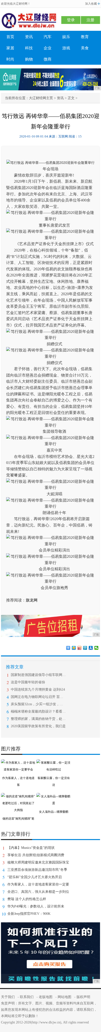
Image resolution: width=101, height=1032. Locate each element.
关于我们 (8, 997)
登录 (71, 20)
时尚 (10, 59)
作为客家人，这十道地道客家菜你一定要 (38, 884)
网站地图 (64, 997)
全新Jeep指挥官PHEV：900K (28, 914)
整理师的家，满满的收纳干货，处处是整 (38, 719)
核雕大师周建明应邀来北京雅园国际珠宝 (38, 862)
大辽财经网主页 (41, 98)
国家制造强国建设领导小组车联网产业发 (38, 675)
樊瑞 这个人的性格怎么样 (26, 899)
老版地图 (45, 997)
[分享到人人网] (91, 648)
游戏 (66, 48)
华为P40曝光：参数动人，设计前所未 (35, 906)
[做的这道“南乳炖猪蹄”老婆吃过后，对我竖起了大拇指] (18, 796)
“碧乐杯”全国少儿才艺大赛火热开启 (34, 877)
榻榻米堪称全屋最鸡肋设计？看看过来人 (38, 711)
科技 (29, 48)
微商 (47, 59)
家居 (10, 48)
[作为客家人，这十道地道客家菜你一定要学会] (18, 762)
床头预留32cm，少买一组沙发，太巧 (38, 704)
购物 (29, 59)
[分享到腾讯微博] (85, 648)
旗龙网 (32, 600)
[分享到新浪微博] (79, 648)
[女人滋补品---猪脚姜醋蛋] (53, 796)
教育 (85, 37)
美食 (85, 48)
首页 (10, 37)
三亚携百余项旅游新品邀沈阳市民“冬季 (37, 870)
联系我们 (27, 997)
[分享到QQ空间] (74, 648)
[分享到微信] (96, 648)
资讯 (29, 37)
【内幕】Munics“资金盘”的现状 (31, 848)
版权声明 (83, 997)
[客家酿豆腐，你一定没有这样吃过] (53, 762)
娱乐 (66, 37)
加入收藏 (91, 3)
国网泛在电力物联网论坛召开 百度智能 (38, 697)
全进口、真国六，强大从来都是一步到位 (38, 892)
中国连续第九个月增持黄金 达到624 (38, 689)
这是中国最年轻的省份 (28, 682)
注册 (90, 20)
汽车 (47, 37)
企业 (47, 48)
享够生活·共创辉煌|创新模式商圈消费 (35, 855)
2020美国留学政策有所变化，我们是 (38, 726)
